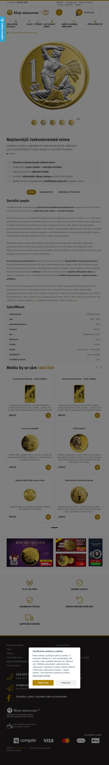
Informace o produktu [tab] (69, 192)
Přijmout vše (43, 683)
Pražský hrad (79, 485)
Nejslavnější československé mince (79, 379)
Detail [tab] (31, 192)
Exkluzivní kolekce (12, 25)
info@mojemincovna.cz (29, 689)
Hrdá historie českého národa (30, 485)
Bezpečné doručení (29, 628)
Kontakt (78, 5)
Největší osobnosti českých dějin (30, 379)
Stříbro (38, 24)
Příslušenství (95, 24)
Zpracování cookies (41, 675)
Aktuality (59, 2)
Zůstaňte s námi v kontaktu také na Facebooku (41, 701)
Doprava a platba (86, 2)
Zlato (30, 24)
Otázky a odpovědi (65, 5)
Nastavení (66, 683)
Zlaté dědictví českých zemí (79, 428)
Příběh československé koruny (30, 428)
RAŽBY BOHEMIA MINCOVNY (69, 25)
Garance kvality (79, 594)
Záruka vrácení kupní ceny (79, 611)
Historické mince (49, 25)
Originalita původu (29, 611)
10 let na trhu (29, 594)
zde (34, 300)
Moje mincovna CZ (20, 753)
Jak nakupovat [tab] (46, 192)
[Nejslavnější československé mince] (54, 75)
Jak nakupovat (71, 2)
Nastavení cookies (14, 755)
